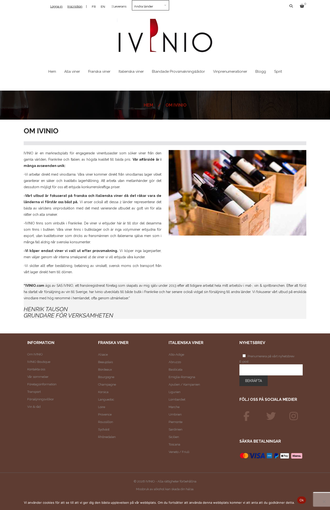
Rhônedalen (107, 437)
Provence (105, 414)
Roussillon (105, 422)
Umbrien (175, 414)
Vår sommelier (38, 377)
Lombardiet (177, 399)
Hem (148, 105)
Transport (34, 392)
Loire (101, 407)
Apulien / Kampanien (184, 384)
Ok (302, 500)
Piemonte (175, 422)
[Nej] (324, 501)
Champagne (107, 384)
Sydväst (103, 429)
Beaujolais (105, 362)
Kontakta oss (36, 369)
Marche (174, 407)
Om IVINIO (35, 354)
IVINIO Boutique (38, 362)
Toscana (174, 444)
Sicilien (174, 437)
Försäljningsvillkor (40, 399)
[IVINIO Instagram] (294, 416)
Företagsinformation (42, 384)
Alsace (103, 354)
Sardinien (175, 429)
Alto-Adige (176, 354)
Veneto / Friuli (179, 452)
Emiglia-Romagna (182, 377)
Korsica (103, 392)
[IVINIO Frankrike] (271, 416)
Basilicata (175, 369)
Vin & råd (34, 407)
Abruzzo (175, 362)
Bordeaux (105, 369)
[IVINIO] (246, 416)
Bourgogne (106, 377)
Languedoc (106, 399)
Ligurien (174, 392)
